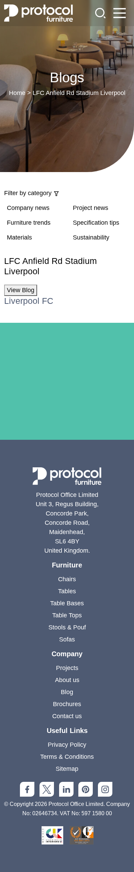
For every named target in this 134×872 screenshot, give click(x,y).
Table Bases (67, 603)
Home (17, 92)
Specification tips (96, 222)
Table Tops (67, 615)
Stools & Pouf (67, 627)
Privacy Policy (67, 744)
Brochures (67, 704)
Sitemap (67, 768)
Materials (19, 237)
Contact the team (67, 444)
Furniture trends (29, 222)
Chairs (67, 579)
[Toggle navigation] (119, 13)
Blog (67, 692)
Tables (67, 591)
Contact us (67, 716)
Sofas (67, 639)
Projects (67, 667)
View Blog (20, 290)
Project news (90, 207)
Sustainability (91, 237)
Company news (28, 207)
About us (67, 680)
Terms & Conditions (67, 756)
